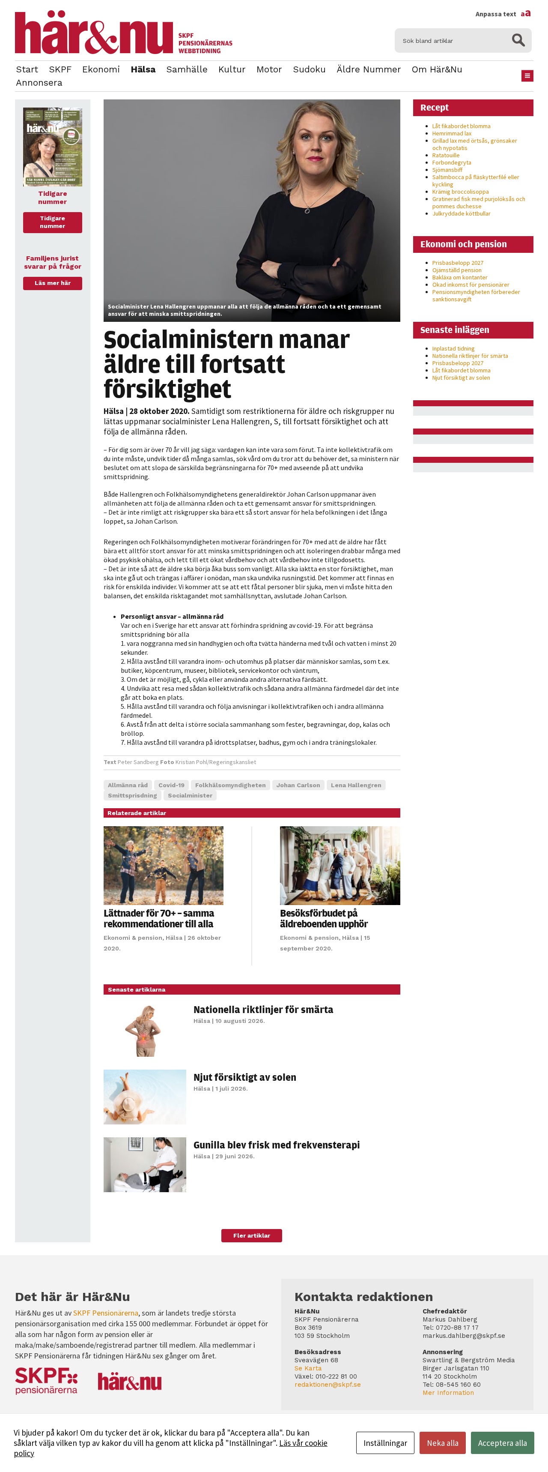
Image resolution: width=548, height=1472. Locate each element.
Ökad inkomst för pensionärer (470, 284)
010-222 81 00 (336, 1376)
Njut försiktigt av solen (245, 1076)
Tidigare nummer (52, 222)
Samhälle (187, 69)
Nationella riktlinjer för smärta (264, 1009)
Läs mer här (53, 282)
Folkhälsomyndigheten (230, 785)
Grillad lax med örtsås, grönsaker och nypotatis (474, 144)
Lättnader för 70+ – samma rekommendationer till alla (159, 918)
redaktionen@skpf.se (328, 1384)
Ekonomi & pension (133, 937)
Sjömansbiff (447, 170)
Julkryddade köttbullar (461, 213)
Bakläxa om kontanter (460, 277)
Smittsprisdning (132, 795)
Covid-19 (171, 785)
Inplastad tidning (453, 348)
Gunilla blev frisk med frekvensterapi (277, 1144)
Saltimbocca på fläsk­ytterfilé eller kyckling (475, 180)
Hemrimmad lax (451, 133)
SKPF (60, 69)
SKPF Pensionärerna (105, 1313)
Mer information (448, 1393)
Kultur (232, 69)
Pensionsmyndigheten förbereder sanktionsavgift (476, 295)
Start (27, 69)
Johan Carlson (298, 785)
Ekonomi (101, 69)
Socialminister (190, 795)
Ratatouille (446, 155)
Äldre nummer (369, 69)
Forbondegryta (451, 162)
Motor (269, 69)
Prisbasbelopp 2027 (457, 263)
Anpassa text (503, 13)
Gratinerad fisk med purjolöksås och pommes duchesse (478, 202)
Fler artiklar (251, 1235)
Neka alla (443, 1443)
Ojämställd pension (457, 270)
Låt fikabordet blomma (461, 126)
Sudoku (309, 69)
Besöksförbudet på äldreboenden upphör (324, 918)
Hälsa (143, 69)
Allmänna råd (128, 785)
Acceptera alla (502, 1443)
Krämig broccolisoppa (460, 191)
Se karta (308, 1368)
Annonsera (39, 82)
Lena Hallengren (356, 785)
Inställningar (385, 1443)
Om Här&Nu (437, 69)
